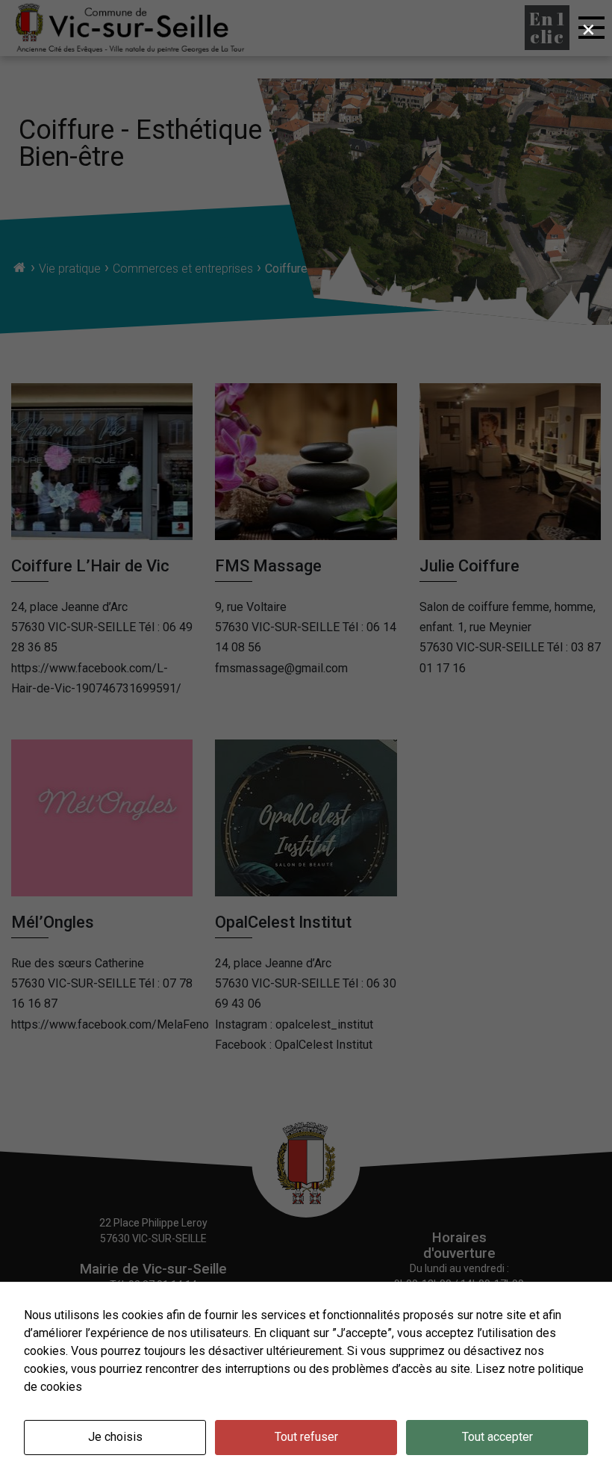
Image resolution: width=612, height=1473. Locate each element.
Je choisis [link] (115, 1437)
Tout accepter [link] (497, 1437)
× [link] (588, 29)
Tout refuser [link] (306, 1437)
